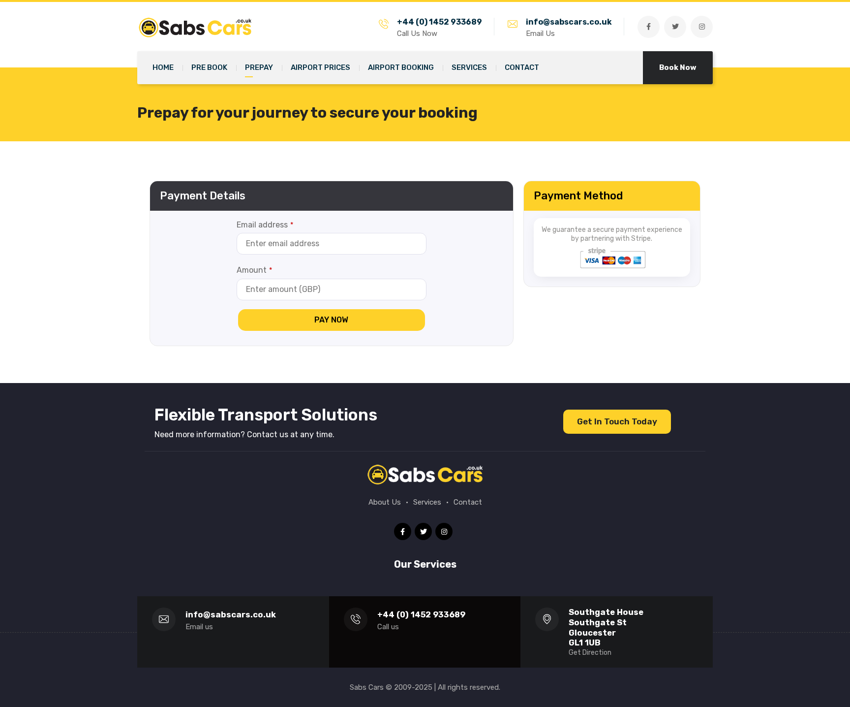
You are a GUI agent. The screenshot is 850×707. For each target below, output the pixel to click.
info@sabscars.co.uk (569, 22)
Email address (265, 224)
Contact (468, 502)
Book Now (678, 67)
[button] (617, 422)
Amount (254, 270)
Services (427, 502)
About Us (384, 502)
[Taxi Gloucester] (198, 26)
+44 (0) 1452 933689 (439, 22)
